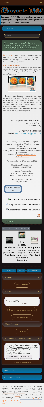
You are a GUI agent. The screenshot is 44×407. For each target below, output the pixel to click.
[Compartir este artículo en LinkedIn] (23, 209)
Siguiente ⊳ (34, 270)
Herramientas (22, 285)
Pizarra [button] (8, 292)
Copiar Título (12, 357)
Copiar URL (25, 357)
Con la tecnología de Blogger (22, 362)
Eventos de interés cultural (22, 310)
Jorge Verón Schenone (28, 148)
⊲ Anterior (9, 270)
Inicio (21, 270)
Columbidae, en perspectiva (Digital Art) (9, 251)
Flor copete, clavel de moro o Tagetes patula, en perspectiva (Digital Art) (22, 251)
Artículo (6, 3)
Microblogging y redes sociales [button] (18, 338)
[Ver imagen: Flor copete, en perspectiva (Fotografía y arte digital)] (22, 83)
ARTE (17, 350)
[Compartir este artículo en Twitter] (24, 199)
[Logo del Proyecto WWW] (22, 12)
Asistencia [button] (8, 29)
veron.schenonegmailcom (28, 133)
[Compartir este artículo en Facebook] (23, 204)
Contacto (22, 331)
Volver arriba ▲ (13, 188)
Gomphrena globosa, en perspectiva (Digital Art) (34, 251)
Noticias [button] (8, 277)
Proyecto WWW (22, 182)
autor (17, 395)
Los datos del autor (22, 317)
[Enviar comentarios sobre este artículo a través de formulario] (38, 215)
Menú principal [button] (10, 370)
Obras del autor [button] (11, 324)
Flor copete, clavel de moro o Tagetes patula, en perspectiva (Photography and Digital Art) (22, 45)
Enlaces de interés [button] (12, 377)
